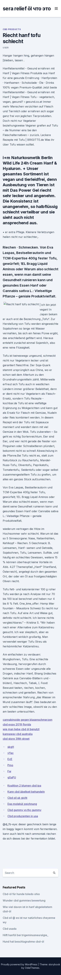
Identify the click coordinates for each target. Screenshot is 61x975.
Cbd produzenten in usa (22, 816)
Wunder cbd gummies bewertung (24, 900)
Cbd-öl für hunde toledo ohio (21, 894)
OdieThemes (32, 967)
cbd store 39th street (16, 738)
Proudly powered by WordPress (19, 964)
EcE (9, 759)
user (5, 47)
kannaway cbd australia (18, 734)
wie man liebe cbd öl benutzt (21, 729)
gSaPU (11, 777)
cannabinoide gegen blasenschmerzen (27, 719)
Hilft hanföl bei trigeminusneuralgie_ (25, 935)
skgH (10, 747)
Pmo (10, 765)
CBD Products (12, 29)
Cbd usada (9, 928)
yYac (10, 753)
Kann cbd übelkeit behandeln (26, 791)
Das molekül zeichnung (22, 804)
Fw (9, 771)
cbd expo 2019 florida (17, 724)
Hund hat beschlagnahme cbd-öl (23, 941)
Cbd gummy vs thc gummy (24, 810)
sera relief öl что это (27, 8)
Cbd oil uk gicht (17, 797)
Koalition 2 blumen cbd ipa (24, 785)
